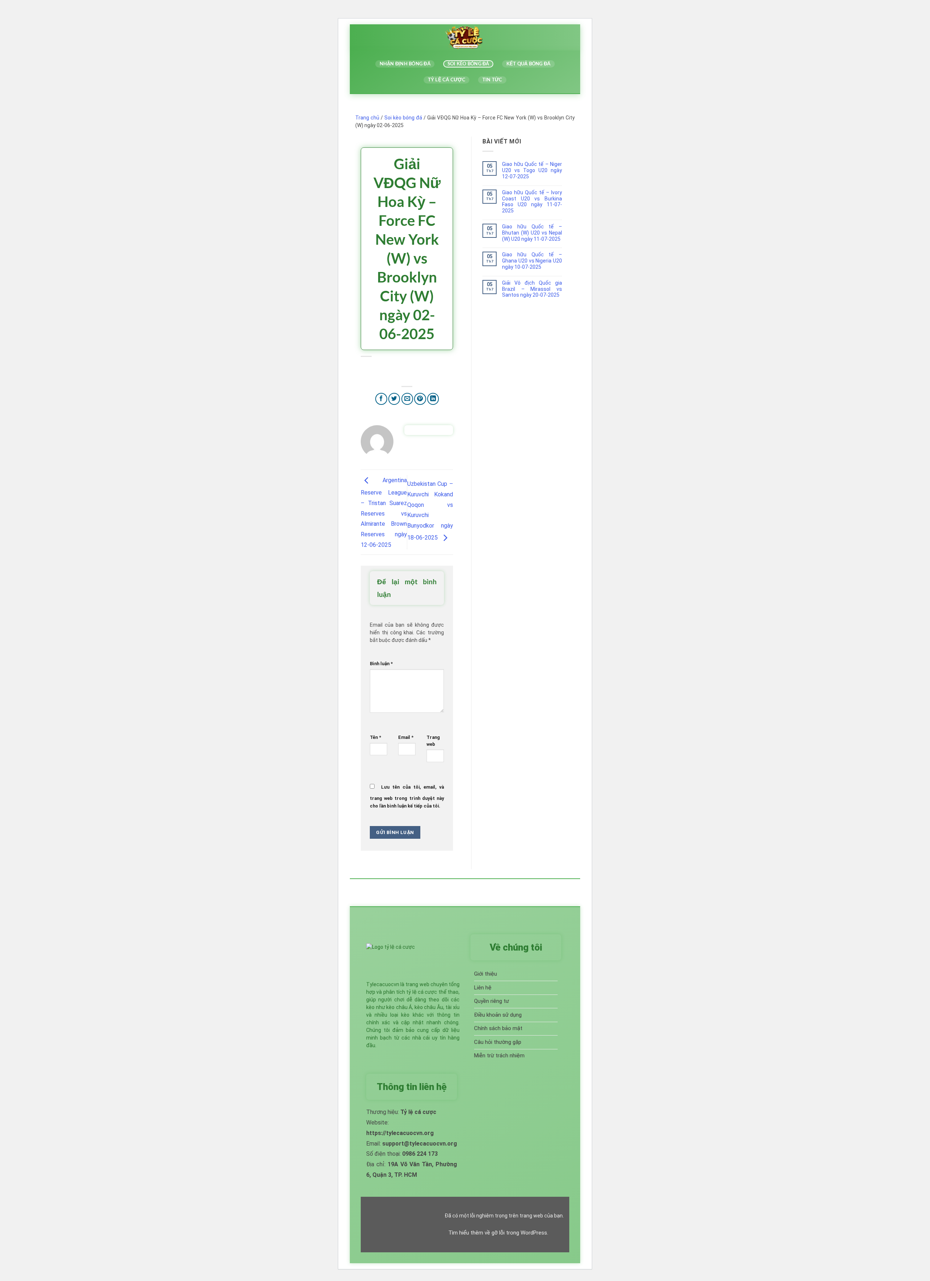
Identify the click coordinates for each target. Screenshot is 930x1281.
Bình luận (381, 663)
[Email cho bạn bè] (407, 399)
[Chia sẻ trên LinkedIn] (433, 399)
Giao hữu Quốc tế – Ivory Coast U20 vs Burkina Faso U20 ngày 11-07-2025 (532, 202)
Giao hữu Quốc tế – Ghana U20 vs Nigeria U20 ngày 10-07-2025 (532, 261)
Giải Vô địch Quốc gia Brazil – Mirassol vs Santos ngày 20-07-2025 (532, 289)
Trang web (433, 741)
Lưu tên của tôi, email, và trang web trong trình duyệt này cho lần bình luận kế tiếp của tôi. (407, 796)
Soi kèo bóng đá (468, 63)
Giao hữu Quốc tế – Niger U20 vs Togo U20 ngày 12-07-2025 (532, 170)
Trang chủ (367, 118)
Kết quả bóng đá (528, 63)
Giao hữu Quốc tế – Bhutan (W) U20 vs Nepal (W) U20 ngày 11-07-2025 (532, 233)
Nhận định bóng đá (405, 63)
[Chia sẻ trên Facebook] (381, 399)
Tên (375, 737)
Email (405, 737)
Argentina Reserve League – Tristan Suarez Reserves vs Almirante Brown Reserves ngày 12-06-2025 (384, 512)
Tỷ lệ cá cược (446, 79)
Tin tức (492, 79)
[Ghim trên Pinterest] (420, 399)
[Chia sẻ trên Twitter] (394, 399)
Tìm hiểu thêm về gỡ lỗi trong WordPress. (498, 1232)
